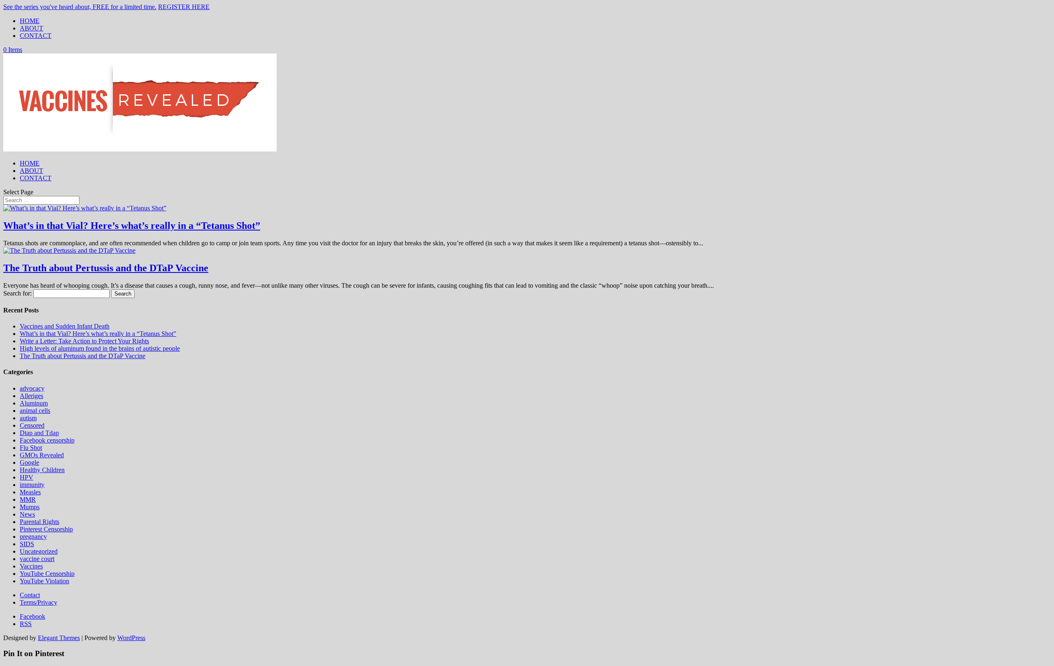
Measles (30, 492)
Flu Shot (31, 447)
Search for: (17, 293)
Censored (32, 425)
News (27, 514)
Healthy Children (42, 469)
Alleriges (31, 395)
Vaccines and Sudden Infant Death (65, 326)
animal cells (35, 410)
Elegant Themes (59, 637)
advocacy (32, 388)
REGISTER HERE (184, 6)
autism (28, 418)
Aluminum (34, 403)
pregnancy (33, 536)
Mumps (30, 506)
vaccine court (37, 558)
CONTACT (35, 35)
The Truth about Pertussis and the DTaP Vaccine (105, 268)
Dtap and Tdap (39, 432)
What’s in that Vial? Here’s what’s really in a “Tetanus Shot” (131, 225)
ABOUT (31, 28)
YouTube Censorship (47, 573)
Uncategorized (39, 551)
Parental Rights (39, 521)
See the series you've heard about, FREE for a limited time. (79, 6)
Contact (30, 594)
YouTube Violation (44, 581)
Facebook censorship (47, 440)
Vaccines (31, 566)
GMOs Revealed (42, 455)
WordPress (131, 637)
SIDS (27, 543)
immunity (32, 484)
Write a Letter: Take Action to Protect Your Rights (84, 341)
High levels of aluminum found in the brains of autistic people (100, 348)
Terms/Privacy (38, 602)
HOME (30, 20)
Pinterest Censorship (46, 529)
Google (29, 462)
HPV (26, 477)
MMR (28, 499)
